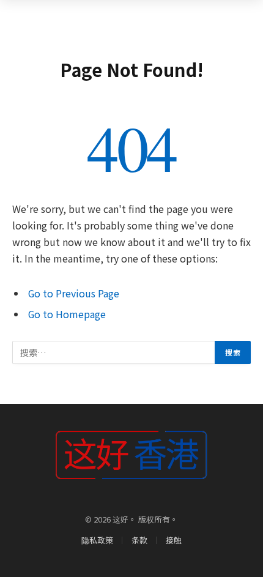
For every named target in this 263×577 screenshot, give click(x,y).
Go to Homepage (67, 314)
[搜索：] (114, 352)
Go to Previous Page (73, 293)
